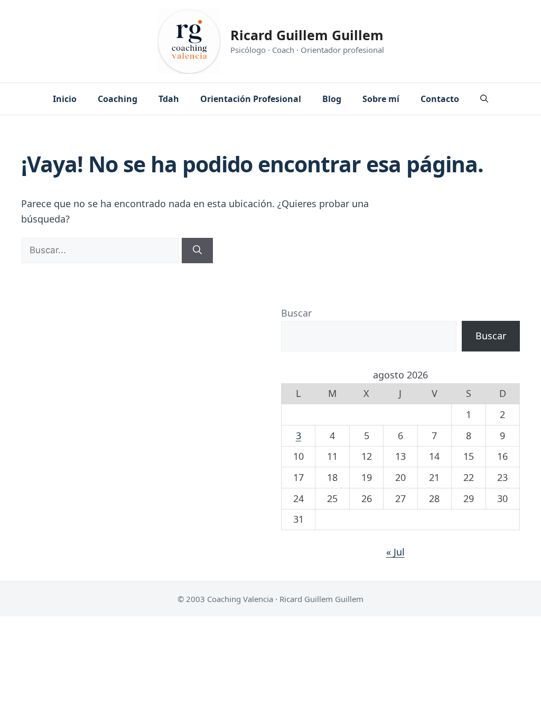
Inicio (65, 99)
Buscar (296, 313)
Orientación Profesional (250, 99)
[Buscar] (197, 250)
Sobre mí (380, 99)
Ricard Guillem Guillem (307, 35)
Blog (331, 99)
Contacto (440, 99)
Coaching (117, 99)
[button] (484, 99)
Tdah (168, 99)
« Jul (395, 551)
